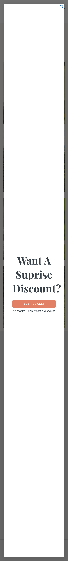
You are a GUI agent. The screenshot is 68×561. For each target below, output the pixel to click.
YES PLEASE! (34, 303)
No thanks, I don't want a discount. (34, 310)
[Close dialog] (61, 6)
